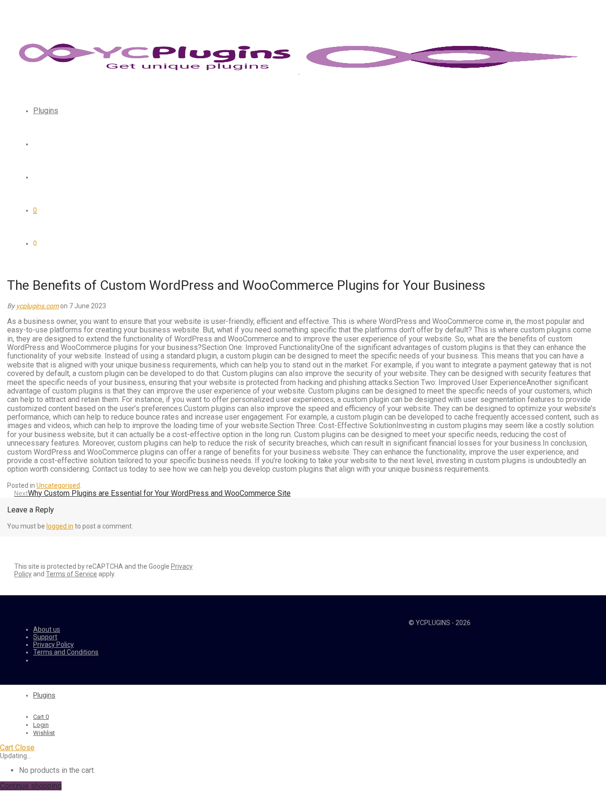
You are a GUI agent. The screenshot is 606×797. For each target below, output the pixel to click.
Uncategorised (58, 485)
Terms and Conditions (65, 652)
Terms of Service (71, 574)
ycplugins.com (37, 306)
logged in (59, 526)
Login (41, 724)
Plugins (45, 110)
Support (45, 637)
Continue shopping (31, 785)
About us (46, 629)
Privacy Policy (53, 644)
